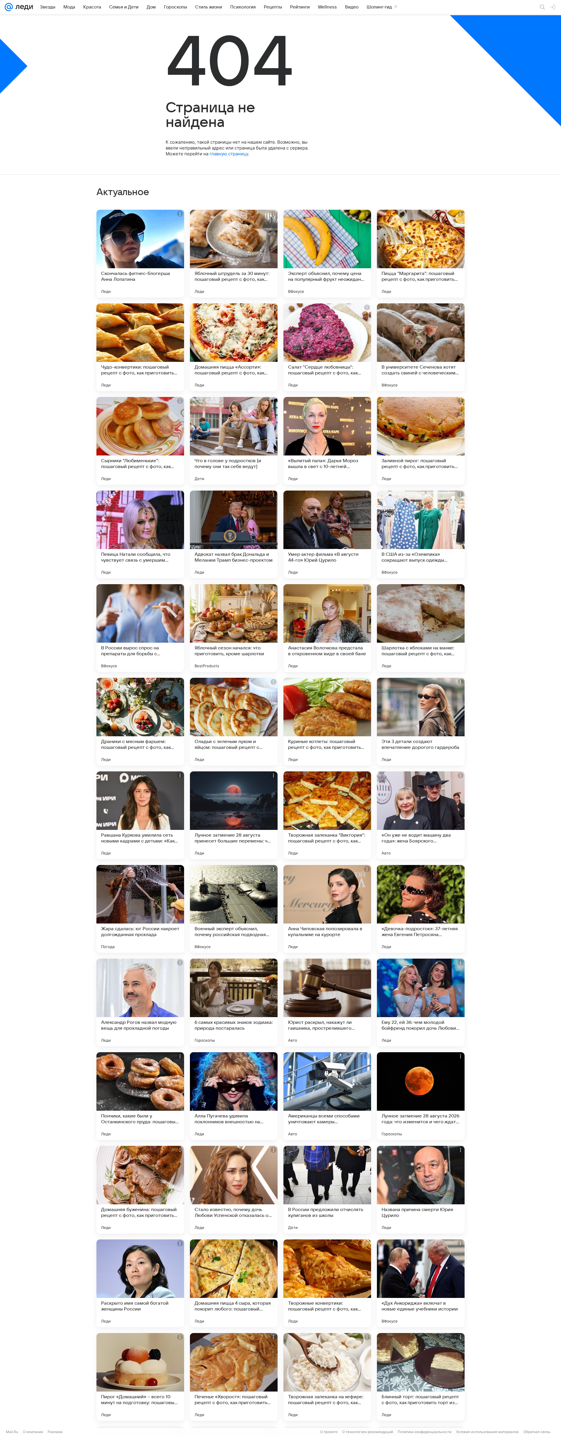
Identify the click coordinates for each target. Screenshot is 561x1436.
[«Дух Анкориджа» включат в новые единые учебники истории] (421, 1283)
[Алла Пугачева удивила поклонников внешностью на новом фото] (234, 1096)
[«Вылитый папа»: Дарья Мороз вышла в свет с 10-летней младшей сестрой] (327, 441)
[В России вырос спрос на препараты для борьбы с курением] (140, 628)
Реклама (55, 1432)
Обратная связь (536, 1432)
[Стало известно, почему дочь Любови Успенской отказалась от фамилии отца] (234, 1190)
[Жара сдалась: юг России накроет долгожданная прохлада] (140, 909)
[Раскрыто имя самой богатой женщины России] (140, 1283)
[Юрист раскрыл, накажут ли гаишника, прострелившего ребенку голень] (327, 1002)
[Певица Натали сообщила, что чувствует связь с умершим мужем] (140, 534)
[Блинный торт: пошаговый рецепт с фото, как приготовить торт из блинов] (421, 1377)
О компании (33, 1432)
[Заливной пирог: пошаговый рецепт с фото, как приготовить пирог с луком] (421, 441)
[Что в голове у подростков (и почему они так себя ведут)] (234, 441)
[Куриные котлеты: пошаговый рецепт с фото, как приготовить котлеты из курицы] (327, 722)
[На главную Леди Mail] (23, 7)
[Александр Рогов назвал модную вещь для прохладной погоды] (140, 1002)
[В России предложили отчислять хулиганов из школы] (327, 1190)
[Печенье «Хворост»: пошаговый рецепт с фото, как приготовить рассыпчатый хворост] (234, 1377)
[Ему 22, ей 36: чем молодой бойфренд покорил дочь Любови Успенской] (421, 1002)
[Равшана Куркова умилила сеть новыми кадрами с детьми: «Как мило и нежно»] (140, 815)
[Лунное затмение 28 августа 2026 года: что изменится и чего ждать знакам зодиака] (421, 1096)
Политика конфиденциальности (424, 1432)
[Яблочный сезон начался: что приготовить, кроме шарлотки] (234, 628)
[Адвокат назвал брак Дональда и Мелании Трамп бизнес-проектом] (234, 534)
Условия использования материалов (487, 1432)
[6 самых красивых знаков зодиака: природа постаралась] (234, 1002)
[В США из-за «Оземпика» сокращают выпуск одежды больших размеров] (421, 534)
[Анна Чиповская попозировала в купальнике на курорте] (327, 909)
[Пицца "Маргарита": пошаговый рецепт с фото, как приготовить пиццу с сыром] (421, 253)
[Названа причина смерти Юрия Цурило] (421, 1190)
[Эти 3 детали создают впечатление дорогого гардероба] (421, 722)
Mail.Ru (12, 1432)
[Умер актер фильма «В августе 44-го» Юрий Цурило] (327, 534)
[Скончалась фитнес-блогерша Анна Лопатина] (140, 253)
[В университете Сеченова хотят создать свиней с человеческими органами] (421, 347)
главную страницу (228, 154)
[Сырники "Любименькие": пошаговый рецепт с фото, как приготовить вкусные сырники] (140, 441)
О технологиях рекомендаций (367, 1432)
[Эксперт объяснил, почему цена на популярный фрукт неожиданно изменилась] (327, 253)
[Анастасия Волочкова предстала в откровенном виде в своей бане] (327, 628)
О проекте (328, 1432)
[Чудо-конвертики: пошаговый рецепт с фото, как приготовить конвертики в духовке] (140, 347)
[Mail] (9, 7)
